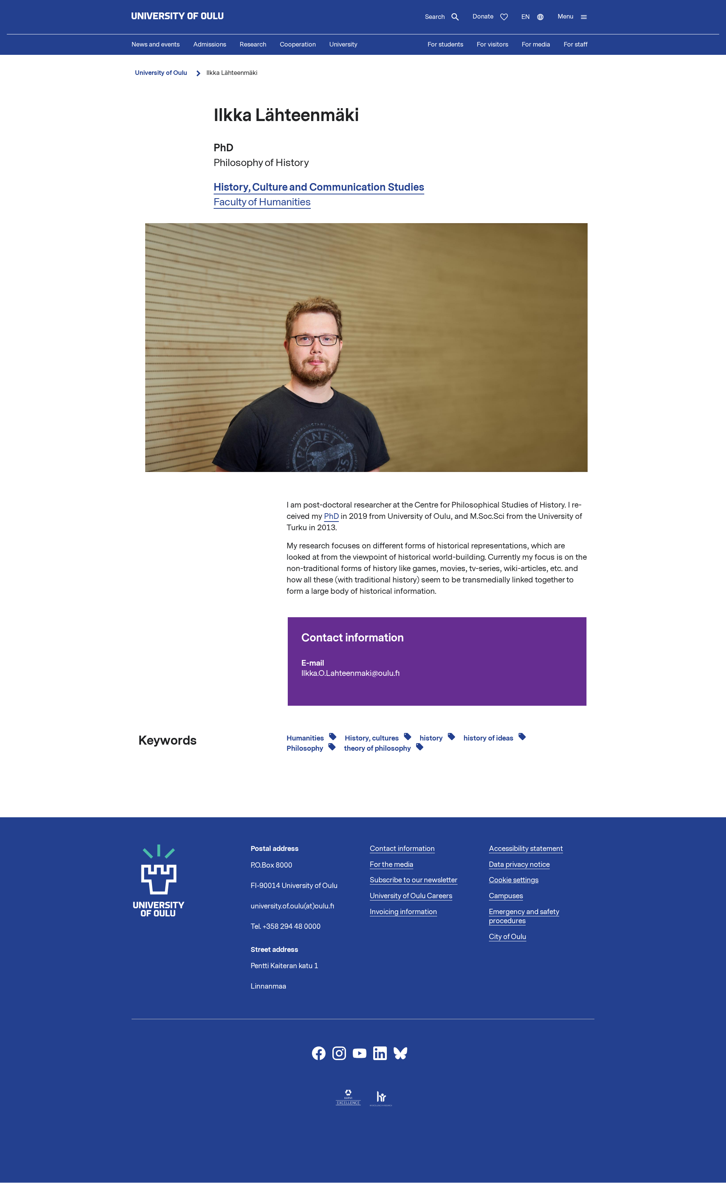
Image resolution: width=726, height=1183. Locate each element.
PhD (331, 516)
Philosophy (306, 748)
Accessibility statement (526, 849)
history (432, 738)
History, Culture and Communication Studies (319, 187)
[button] (572, 17)
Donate (483, 16)
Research (253, 44)
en (536, 23)
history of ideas (489, 738)
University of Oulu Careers (411, 896)
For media (536, 44)
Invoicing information (403, 912)
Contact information (402, 849)
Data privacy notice (519, 864)
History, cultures (372, 738)
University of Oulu (161, 72)
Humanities (306, 738)
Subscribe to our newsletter (414, 880)
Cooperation (298, 44)
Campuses (506, 896)
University (343, 44)
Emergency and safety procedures (524, 916)
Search (435, 17)
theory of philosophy (378, 748)
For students (445, 44)
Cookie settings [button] (513, 880)
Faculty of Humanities (262, 202)
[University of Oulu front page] (195, 17)
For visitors (492, 44)
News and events (156, 44)
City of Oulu (507, 937)
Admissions (209, 44)
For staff (576, 44)
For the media (391, 864)
